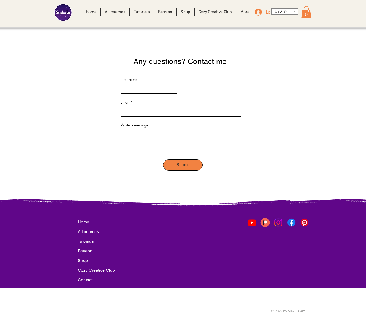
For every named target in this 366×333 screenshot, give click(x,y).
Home (83, 222)
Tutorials (86, 241)
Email (125, 102)
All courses (88, 231)
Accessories (88, 289)
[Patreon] (265, 222)
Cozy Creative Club (88, 270)
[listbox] (284, 11)
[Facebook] (291, 222)
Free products (88, 299)
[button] (284, 11)
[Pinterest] (304, 222)
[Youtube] (252, 222)
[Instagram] (278, 222)
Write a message (134, 125)
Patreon (85, 250)
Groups (85, 308)
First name (129, 79)
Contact (85, 279)
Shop (83, 260)
